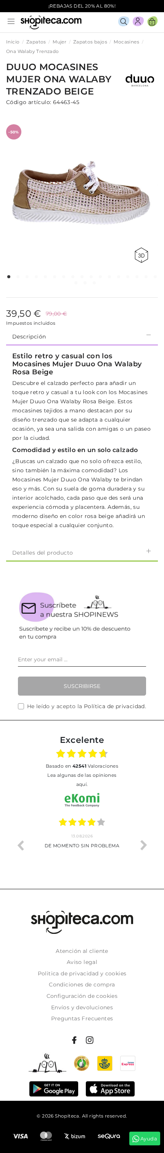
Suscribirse (82, 686)
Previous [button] (20, 845)
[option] (82, 845)
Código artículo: (28, 102)
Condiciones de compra (82, 984)
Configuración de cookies (82, 996)
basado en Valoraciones (82, 766)
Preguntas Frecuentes (82, 1018)
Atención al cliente (82, 951)
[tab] (82, 336)
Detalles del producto (42, 552)
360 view (143, 255)
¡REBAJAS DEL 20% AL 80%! (82, 6)
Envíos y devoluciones (82, 1007)
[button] (8, 276)
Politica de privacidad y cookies (82, 973)
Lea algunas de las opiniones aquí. (81, 779)
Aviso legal (82, 962)
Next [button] (143, 845)
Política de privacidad (114, 706)
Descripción (29, 336)
